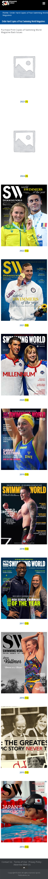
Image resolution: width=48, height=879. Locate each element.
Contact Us (7, 862)
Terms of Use (20, 862)
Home (5, 12)
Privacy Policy (35, 862)
